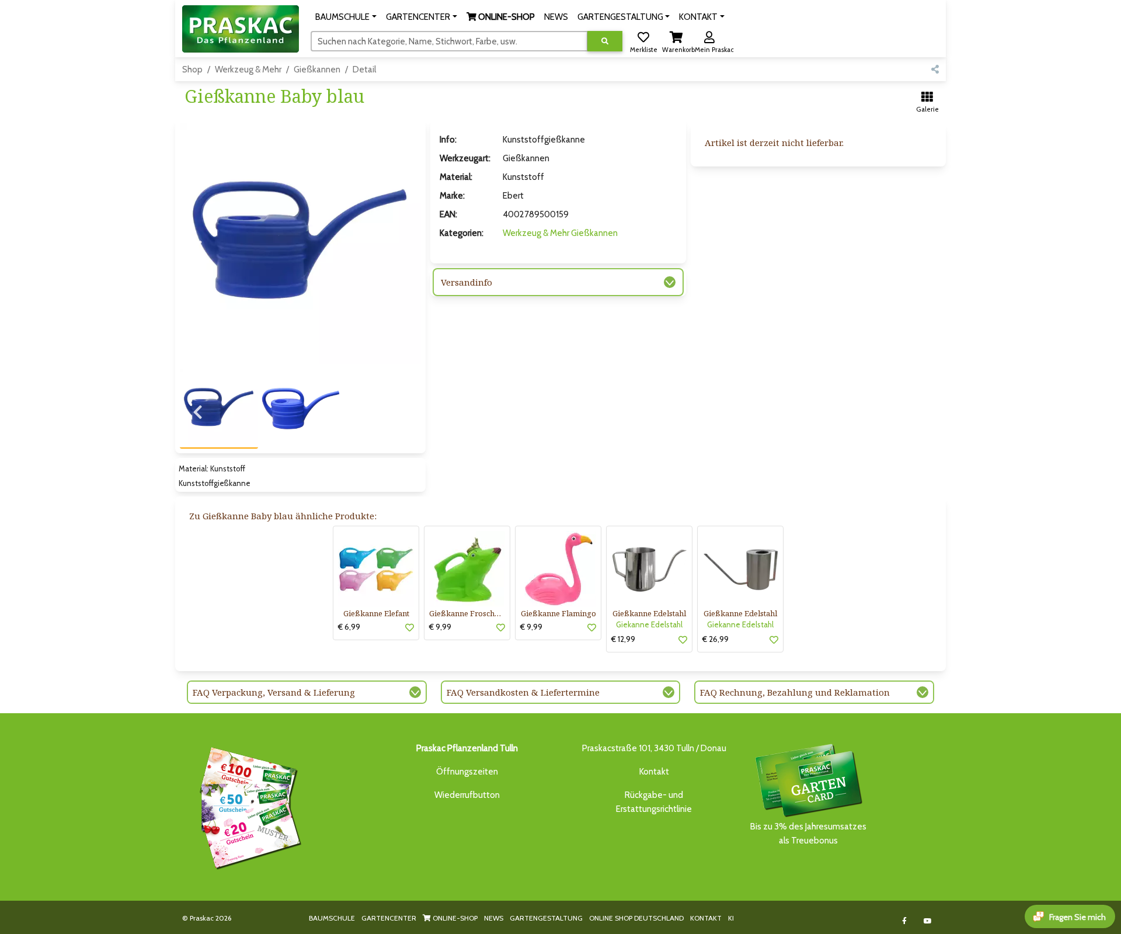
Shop (192, 69)
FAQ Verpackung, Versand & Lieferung (274, 692)
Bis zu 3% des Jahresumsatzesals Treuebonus (808, 833)
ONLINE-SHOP (454, 918)
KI (731, 918)
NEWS (493, 918)
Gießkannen (317, 69)
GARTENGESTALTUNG (546, 918)
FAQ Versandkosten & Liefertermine (523, 692)
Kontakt (654, 771)
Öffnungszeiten (467, 771)
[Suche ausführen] (604, 41)
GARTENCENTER (388, 918)
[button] (346, 17)
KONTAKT (706, 918)
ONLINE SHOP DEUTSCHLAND (636, 918)
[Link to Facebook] (904, 920)
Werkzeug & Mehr (248, 69)
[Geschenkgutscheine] (247, 806)
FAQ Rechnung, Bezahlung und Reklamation (795, 692)
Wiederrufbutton (467, 795)
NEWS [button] (556, 17)
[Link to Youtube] (928, 920)
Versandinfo (466, 282)
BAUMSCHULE (332, 918)
